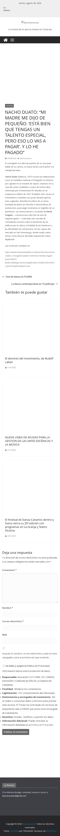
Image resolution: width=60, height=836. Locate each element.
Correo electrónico (13, 621)
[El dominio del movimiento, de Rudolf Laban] (30, 300)
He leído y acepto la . (27, 665)
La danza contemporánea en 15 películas (32, 283)
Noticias (9, 106)
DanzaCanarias (26, 158)
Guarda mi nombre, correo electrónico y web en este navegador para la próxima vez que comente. (29, 655)
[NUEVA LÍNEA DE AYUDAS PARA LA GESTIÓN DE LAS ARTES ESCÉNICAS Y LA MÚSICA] (30, 379)
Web (4, 634)
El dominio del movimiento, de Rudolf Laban (29, 360)
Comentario (9, 570)
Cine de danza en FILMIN (19, 276)
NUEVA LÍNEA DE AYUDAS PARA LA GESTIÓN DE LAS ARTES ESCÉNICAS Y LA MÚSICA (29, 440)
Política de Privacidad (38, 665)
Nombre (7, 607)
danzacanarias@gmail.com (14, 795)
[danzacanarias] (5, 40)
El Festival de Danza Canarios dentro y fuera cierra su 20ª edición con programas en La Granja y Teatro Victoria (29, 525)
